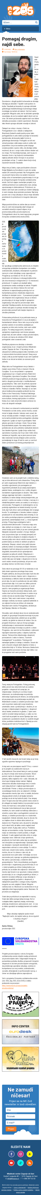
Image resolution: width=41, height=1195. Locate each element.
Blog (16, 49)
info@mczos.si (13, 1179)
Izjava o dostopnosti (20, 1187)
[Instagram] (20, 1154)
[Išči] (36, 22)
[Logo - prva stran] (20, 9)
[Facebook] (11, 1154)
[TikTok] (20, 1163)
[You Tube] (11, 1163)
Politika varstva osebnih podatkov (23, 1190)
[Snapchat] (30, 1154)
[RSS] (30, 1163)
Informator (21, 49)
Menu (8, 29)
